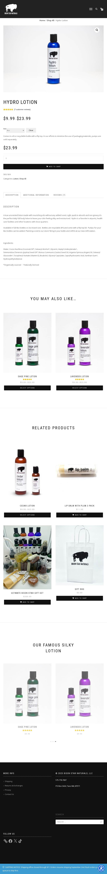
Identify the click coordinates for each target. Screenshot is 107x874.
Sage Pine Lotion (27, 727)
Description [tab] (12, 195)
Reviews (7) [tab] (59, 195)
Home (42, 20)
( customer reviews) (22, 109)
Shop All (50, 20)
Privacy (8, 790)
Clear (31, 130)
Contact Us (9, 794)
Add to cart (55, 167)
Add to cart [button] (81, 515)
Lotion (16, 178)
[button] (96, 30)
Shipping (8, 781)
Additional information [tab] (36, 195)
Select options (27, 388)
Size (4, 129)
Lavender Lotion (79, 727)
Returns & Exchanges (14, 785)
